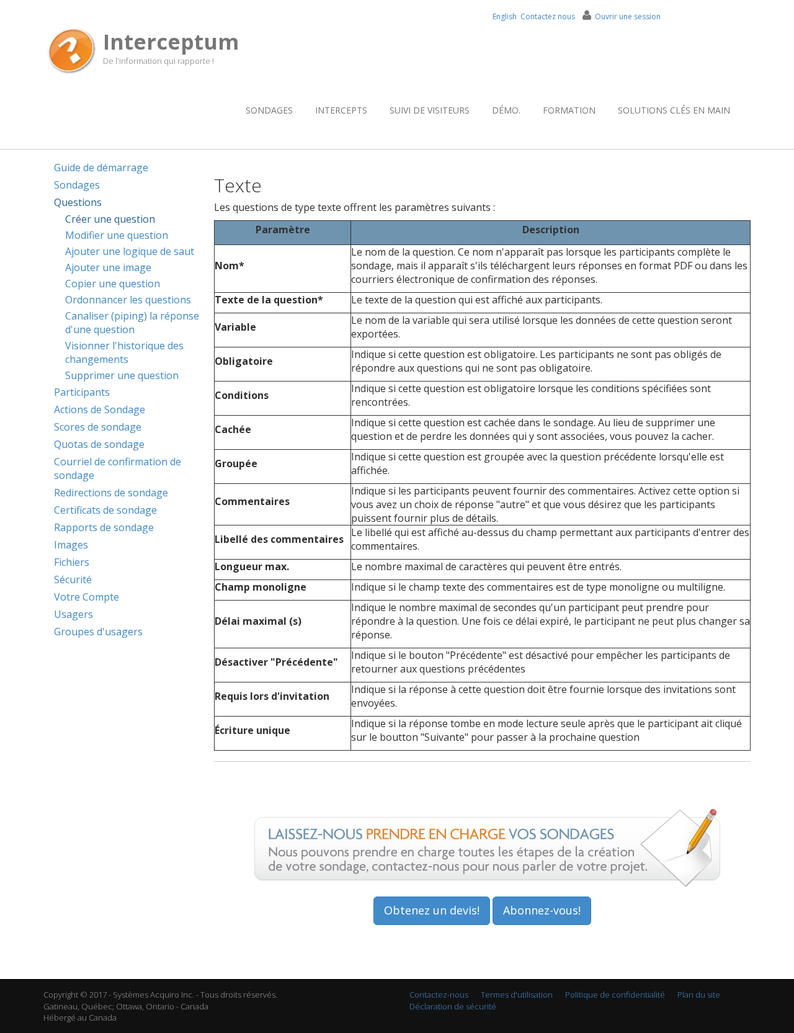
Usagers (73, 614)
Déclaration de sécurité (452, 1006)
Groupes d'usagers (98, 631)
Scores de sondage (97, 427)
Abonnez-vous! (542, 910)
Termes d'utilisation (517, 994)
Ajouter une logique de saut (129, 251)
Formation (569, 110)
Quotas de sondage (99, 444)
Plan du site (698, 994)
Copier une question (112, 283)
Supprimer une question (122, 375)
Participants (82, 392)
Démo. (506, 110)
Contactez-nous (438, 994)
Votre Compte (86, 597)
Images (71, 545)
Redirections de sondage (111, 492)
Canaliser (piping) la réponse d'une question (132, 322)
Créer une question (110, 219)
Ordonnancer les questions (128, 299)
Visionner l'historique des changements (124, 352)
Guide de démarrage (101, 167)
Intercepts (341, 110)
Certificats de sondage (105, 510)
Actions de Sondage (99, 409)
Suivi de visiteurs (430, 110)
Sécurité (73, 579)
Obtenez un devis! (432, 910)
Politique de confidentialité (615, 994)
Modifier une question (116, 235)
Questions (78, 202)
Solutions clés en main (674, 110)
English (505, 16)
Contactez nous (547, 16)
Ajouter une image (108, 267)
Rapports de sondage (104, 527)
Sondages (269, 110)
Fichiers (71, 562)
